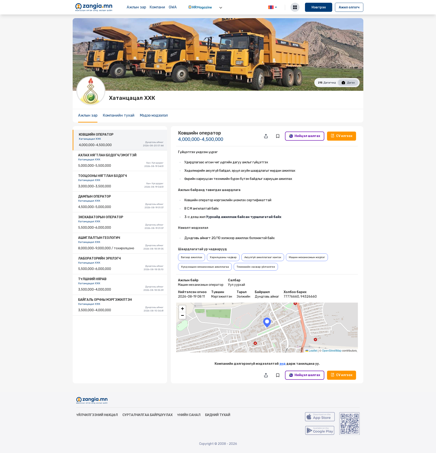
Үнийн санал (189, 415)
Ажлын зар (136, 7)
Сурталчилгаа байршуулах (147, 415)
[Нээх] (221, 8)
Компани (157, 7)
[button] (267, 322)
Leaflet (312, 350)
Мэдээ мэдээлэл (154, 115)
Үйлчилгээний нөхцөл (97, 415)
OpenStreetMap (332, 350)
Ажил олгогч (349, 7)
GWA (173, 7)
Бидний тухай (217, 415)
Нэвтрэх (319, 7)
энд (282, 364)
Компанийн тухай (118, 115)
